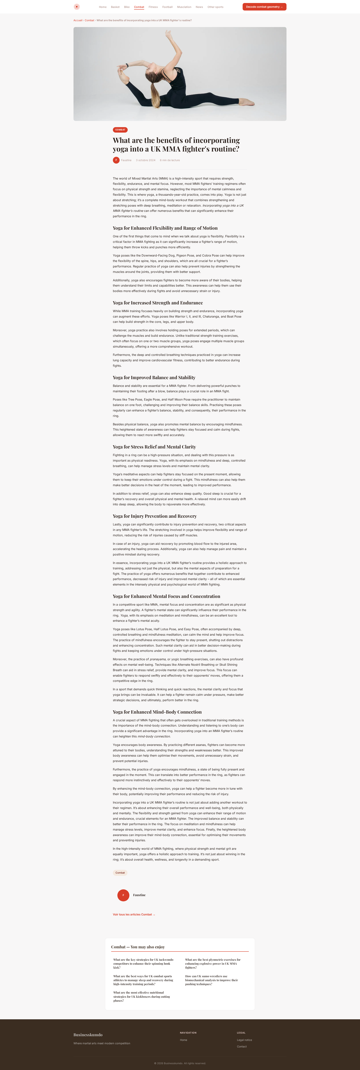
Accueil (78, 20)
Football (167, 6)
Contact (242, 1046)
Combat (139, 6)
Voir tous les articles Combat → (134, 914)
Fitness (153, 6)
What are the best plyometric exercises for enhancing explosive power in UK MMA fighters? (213, 964)
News (199, 6)
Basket (115, 6)
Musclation (184, 6)
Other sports (216, 6)
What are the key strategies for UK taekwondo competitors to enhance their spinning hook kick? (143, 964)
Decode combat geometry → (264, 6)
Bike (127, 6)
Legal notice (244, 1039)
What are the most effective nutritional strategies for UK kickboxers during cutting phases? (141, 996)
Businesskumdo (88, 1034)
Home (102, 6)
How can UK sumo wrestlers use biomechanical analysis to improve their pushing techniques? (211, 980)
